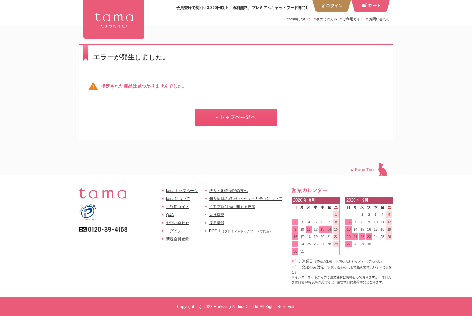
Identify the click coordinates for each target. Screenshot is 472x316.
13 (322, 229)
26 (316, 244)
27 (322, 244)
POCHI (241, 231)
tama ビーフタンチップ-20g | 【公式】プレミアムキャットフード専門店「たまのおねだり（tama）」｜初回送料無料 (113, 19)
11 (308, 229)
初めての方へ (326, 19)
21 (329, 237)
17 (302, 237)
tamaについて (300, 19)
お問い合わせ (379, 19)
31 (302, 251)
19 (316, 237)
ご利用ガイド (353, 19)
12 (316, 229)
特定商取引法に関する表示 (232, 207)
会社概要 (216, 215)
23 (295, 244)
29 (336, 244)
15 (336, 229)
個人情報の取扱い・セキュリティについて (245, 199)
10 (302, 229)
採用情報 (216, 223)
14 (329, 229)
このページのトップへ (372, 169)
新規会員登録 (177, 239)
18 (309, 237)
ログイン (173, 231)
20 (322, 237)
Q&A (170, 215)
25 (309, 244)
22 (336, 237)
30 (295, 251)
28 (329, 244)
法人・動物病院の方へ (228, 191)
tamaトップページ (182, 191)
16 (295, 237)
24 (302, 244)
